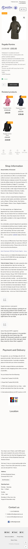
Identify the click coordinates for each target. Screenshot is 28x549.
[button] (24, 17)
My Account (3, 153)
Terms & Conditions (9, 536)
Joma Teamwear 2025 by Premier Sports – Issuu (14, 251)
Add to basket (13, 85)
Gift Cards (24, 152)
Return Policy (14, 540)
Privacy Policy (20, 536)
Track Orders (10, 153)
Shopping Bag (17, 153)
